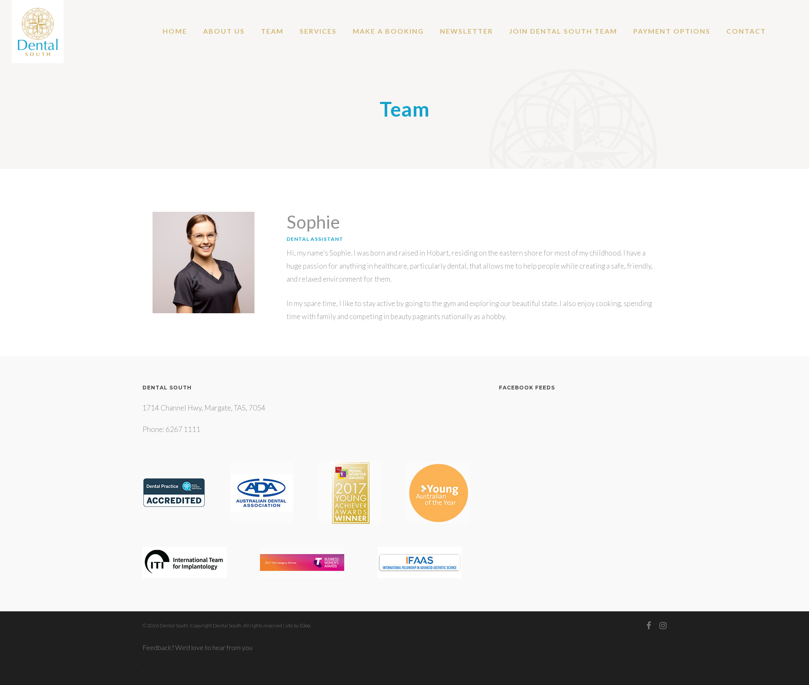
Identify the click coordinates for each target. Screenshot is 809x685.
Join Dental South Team (563, 31)
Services (318, 31)
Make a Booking (388, 31)
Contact (746, 31)
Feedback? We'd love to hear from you (197, 647)
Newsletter (466, 31)
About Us (224, 31)
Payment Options (671, 31)
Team (272, 31)
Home (175, 31)
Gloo (305, 625)
